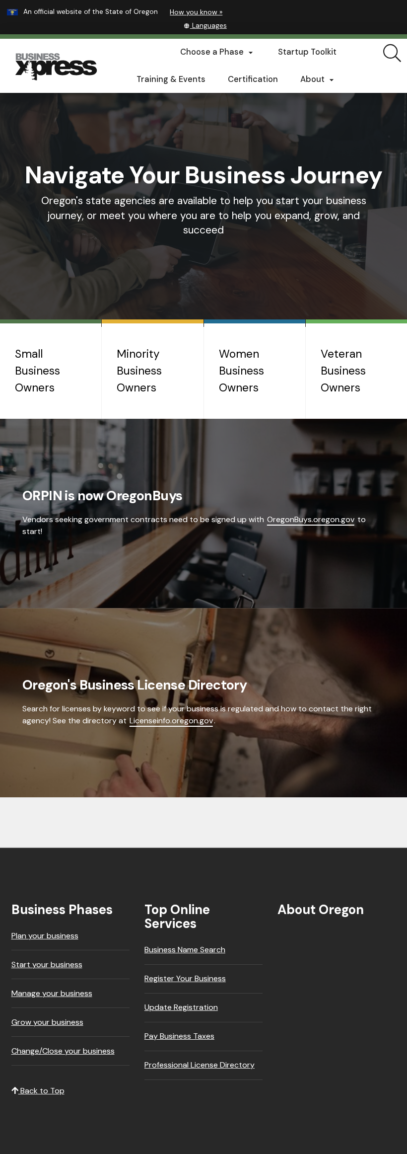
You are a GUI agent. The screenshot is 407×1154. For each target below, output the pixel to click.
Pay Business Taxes (179, 1036)
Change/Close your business (63, 1051)
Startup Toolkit (307, 52)
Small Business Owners (37, 371)
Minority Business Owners (139, 371)
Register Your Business (185, 978)
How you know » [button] (196, 11)
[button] (205, 25)
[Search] (392, 54)
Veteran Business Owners (343, 371)
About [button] (318, 79)
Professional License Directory (199, 1065)
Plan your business (44, 935)
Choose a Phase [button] (218, 52)
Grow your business (47, 1022)
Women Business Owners (241, 371)
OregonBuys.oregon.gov (310, 519)
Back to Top (41, 1090)
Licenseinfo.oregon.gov (171, 720)
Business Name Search (184, 949)
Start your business (46, 964)
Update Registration (181, 1007)
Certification (253, 79)
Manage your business (51, 993)
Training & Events (170, 79)
